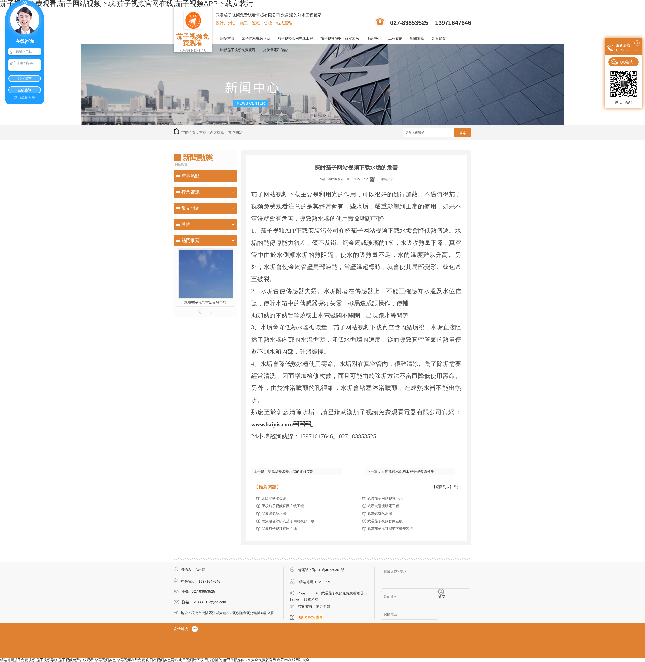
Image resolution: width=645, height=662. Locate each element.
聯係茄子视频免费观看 (237, 50)
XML (329, 582)
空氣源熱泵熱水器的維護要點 (291, 471)
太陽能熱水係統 (274, 498)
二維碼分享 (385, 179)
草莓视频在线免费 (131, 660)
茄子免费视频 (24, 660)
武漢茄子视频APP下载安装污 (390, 529)
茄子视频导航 (46, 660)
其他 (185, 224)
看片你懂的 (213, 660)
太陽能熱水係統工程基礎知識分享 (407, 471)
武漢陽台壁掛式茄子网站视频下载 (288, 521)
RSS (319, 582)
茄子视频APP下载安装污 (339, 38)
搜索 (462, 133)
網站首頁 (227, 38)
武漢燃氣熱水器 (274, 513)
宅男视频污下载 (191, 660)
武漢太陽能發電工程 (383, 506)
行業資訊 (190, 192)
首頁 (202, 132)
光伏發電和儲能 (275, 50)
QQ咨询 (626, 62)
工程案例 (395, 38)
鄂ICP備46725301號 (328, 570)
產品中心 (374, 38)
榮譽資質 (439, 38)
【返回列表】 (442, 487)
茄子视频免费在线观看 (76, 660)
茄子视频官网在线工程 (295, 38)
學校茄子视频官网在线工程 (283, 506)
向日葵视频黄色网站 (162, 660)
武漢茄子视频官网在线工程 (205, 302)
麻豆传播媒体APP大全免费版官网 (249, 660)
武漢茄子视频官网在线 (385, 521)
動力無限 (323, 606)
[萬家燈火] (312, 618)
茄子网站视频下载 (256, 38)
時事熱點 (190, 175)
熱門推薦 (190, 240)
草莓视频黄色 (105, 660)
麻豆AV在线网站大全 (293, 660)
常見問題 (235, 132)
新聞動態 (417, 38)
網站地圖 (306, 582)
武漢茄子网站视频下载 (385, 498)
